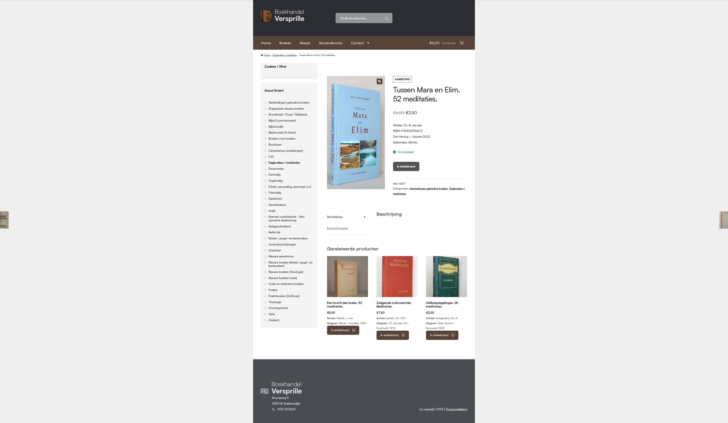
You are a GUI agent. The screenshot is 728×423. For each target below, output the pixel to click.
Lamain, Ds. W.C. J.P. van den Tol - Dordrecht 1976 (394, 315)
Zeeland (273, 320)
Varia (271, 314)
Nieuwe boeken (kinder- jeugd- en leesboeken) (290, 264)
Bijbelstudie (275, 126)
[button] (379, 81)
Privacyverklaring (456, 409)
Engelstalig (275, 180)
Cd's (271, 156)
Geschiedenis (277, 205)
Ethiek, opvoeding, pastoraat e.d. (289, 187)
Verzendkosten (330, 43)
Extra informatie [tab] (337, 228)
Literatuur (274, 250)
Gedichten (275, 198)
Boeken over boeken (281, 138)
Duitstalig (274, 174)
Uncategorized (278, 308)
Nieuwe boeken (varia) (282, 278)
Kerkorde (274, 232)
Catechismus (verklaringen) (285, 151)
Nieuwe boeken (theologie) (285, 272)
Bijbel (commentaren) (282, 120)
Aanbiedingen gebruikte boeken (429, 188)
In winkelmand (406, 166)
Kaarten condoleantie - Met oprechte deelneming (286, 218)
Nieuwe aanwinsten (281, 256)
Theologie (275, 302)
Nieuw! (305, 43)
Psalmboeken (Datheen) (283, 296)
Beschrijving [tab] (334, 217)
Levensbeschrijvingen (282, 244)
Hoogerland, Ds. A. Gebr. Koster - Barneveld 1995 (442, 315)
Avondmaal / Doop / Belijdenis (287, 114)
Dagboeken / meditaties (285, 55)
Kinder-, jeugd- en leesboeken (288, 238)
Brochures (275, 144)
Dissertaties (276, 169)
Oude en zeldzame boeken (286, 284)
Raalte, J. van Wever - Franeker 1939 (346, 313)
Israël (271, 211)
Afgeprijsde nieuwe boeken (286, 108)
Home (266, 43)
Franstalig (274, 192)
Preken (273, 290)
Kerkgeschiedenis (279, 226)
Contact (357, 43)
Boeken (285, 43)
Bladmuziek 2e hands (282, 132)
